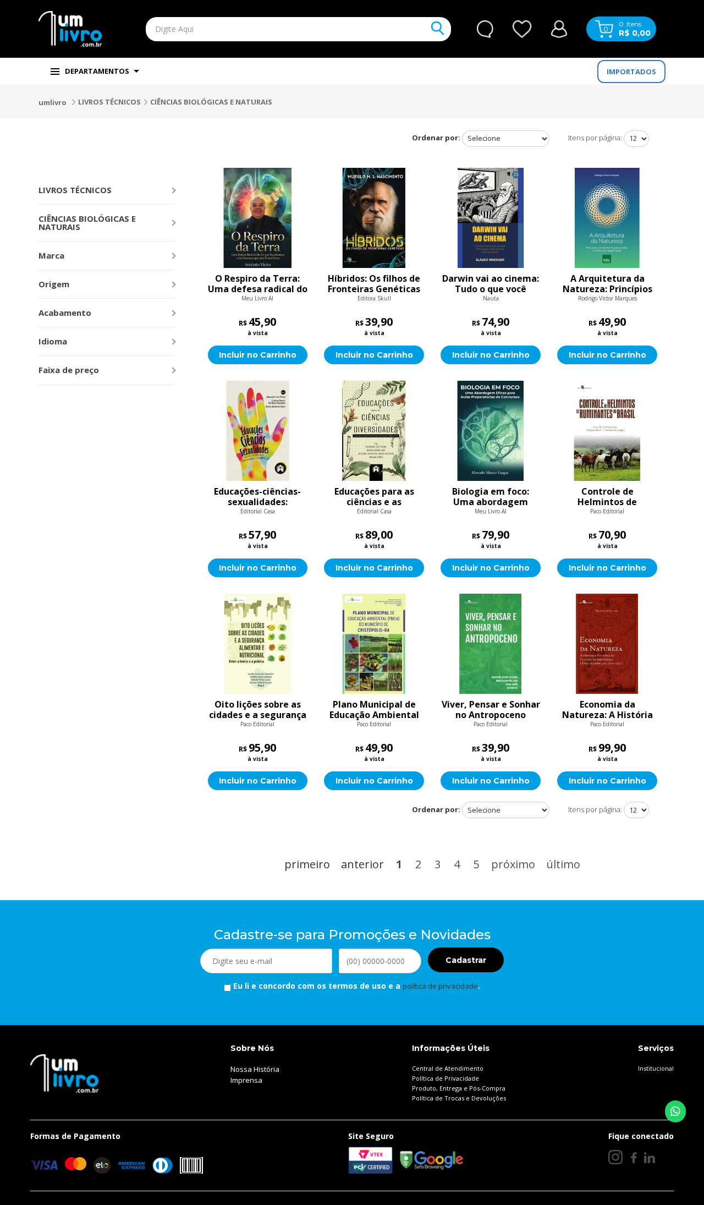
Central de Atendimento (447, 1068)
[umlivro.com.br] (64, 1073)
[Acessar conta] (559, 28)
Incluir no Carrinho (257, 355)
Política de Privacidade (445, 1078)
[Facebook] (633, 1157)
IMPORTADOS (631, 71)
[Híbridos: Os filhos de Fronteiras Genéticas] (374, 218)
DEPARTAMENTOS (97, 71)
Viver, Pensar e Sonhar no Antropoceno (491, 709)
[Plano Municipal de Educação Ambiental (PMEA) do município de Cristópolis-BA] (374, 644)
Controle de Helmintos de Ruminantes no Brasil (607, 496)
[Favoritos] (522, 29)
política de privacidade (440, 986)
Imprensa (246, 1080)
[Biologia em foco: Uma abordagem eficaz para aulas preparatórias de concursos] (491, 431)
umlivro (52, 102)
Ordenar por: (436, 138)
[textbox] (272, 29)
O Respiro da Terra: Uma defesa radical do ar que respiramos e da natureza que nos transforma (257, 283)
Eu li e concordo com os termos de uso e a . (355, 986)
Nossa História (254, 1069)
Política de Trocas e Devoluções (459, 1098)
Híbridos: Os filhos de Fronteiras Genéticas (374, 283)
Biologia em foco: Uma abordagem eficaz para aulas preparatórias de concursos (490, 496)
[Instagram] (615, 1157)
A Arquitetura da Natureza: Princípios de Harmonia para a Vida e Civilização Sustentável (607, 283)
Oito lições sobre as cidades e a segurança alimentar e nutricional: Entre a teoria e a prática (257, 709)
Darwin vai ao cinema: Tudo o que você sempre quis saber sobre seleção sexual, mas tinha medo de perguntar (490, 283)
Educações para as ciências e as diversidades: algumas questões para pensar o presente (374, 496)
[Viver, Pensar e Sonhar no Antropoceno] (491, 644)
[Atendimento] (485, 29)
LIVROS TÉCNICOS (109, 102)
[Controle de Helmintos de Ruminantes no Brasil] (607, 431)
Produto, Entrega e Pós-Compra (458, 1088)
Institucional (656, 1068)
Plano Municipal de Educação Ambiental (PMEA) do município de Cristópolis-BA (374, 709)
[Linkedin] (649, 1157)
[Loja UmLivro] (70, 29)
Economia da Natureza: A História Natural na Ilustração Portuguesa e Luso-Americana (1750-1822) (607, 709)
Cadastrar (466, 960)
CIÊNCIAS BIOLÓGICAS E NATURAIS (211, 102)
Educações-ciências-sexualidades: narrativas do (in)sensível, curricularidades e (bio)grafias (257, 496)
